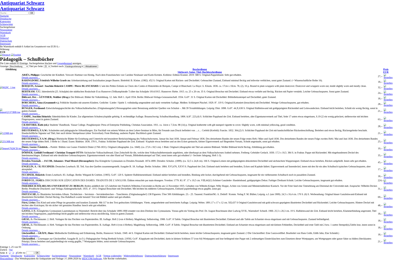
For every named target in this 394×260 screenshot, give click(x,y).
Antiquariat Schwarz (22, 3)
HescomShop (6, 258)
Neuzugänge (6, 30)
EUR (386, 70)
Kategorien (5, 21)
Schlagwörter (6, 24)
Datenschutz (6, 41)
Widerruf (4, 38)
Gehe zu (21, 252)
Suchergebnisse (59, 255)
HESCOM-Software (92, 258)
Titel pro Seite (36, 66)
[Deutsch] (5, 55)
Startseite (4, 16)
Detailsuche (5, 18)
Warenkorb (5, 32)
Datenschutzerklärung (155, 255)
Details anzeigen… (31, 77)
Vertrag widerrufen (112, 255)
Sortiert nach (57, 66)
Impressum (5, 43)
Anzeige (4, 66)
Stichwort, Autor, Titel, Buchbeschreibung (200, 70)
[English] (16, 55)
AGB (2, 35)
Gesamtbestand (64, 63)
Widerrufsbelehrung (133, 255)
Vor (11, 249)
